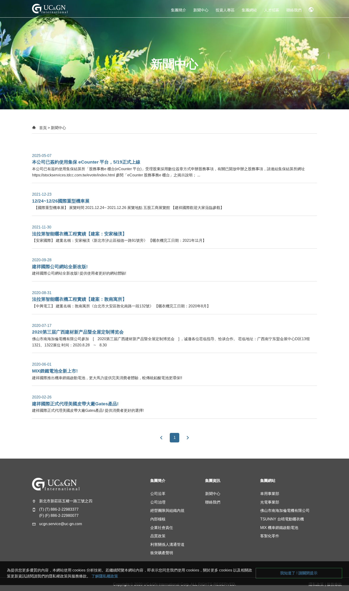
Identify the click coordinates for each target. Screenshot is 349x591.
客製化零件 (269, 536)
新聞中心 (212, 494)
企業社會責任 (161, 528)
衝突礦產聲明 (161, 553)
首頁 (43, 128)
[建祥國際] (50, 8)
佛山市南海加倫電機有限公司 (285, 511)
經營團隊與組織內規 (167, 511)
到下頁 (188, 437)
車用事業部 (269, 494)
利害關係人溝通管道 (167, 545)
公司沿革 (157, 494)
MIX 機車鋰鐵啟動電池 (279, 528)
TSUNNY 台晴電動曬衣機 (282, 519)
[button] (178, 8)
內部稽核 (157, 519)
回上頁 (161, 437)
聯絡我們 (212, 502)
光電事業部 (269, 502)
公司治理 (157, 502)
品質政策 (157, 536)
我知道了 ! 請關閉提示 (298, 573)
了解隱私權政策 (104, 576)
